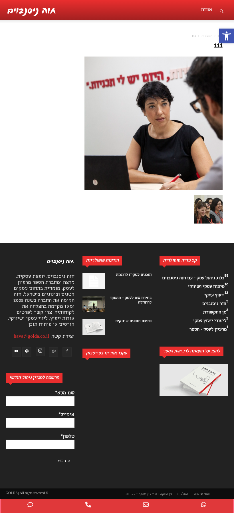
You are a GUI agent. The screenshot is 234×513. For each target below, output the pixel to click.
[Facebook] (67, 352)
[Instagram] (40, 351)
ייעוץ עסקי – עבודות (140, 494)
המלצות (206, 36)
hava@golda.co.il (31, 336)
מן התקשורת (163, 494)
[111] (153, 189)
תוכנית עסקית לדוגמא (134, 275)
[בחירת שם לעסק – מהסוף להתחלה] (93, 304)
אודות (206, 10)
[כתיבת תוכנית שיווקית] (93, 327)
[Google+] (53, 352)
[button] (226, 36)
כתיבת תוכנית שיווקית (133, 321)
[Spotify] (26, 352)
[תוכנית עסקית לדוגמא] (93, 281)
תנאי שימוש (201, 494)
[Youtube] (16, 352)
